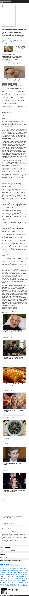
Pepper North (18, 585)
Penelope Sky (11, 585)
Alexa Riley (7, 564)
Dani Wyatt (13, 566)
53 (10, 62)
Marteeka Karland (24, 582)
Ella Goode (20, 567)
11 (6, 62)
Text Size (15, 83)
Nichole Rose (13, 584)
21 (8, 62)
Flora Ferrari (5, 570)
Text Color (5, 83)
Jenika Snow (14, 572)
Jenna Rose (24, 572)
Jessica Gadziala (14, 574)
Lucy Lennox (20, 580)
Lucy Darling (13, 580)
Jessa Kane (4, 574)
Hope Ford (20, 570)
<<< (3, 62)
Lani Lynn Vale (7, 578)
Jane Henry (5, 572)
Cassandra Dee (6, 567)
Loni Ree (7, 580)
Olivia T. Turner (22, 584)
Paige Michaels (3, 585)
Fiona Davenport (15, 534)
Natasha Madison (4, 584)
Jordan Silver (8, 576)
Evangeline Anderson (6, 568)
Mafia (13, 40)
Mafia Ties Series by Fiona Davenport (13, 535)
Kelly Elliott (23, 576)
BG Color (10, 83)
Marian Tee (14, 582)
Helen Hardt (14, 570)
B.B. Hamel (18, 565)
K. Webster (17, 576)
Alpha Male (8, 40)
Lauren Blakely (18, 578)
